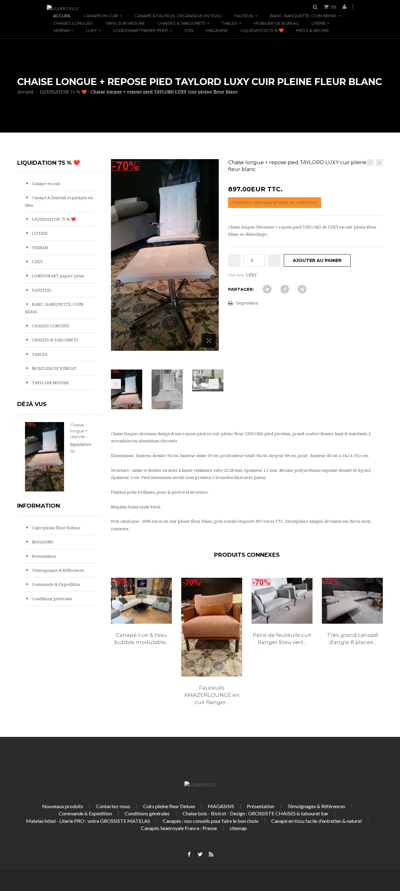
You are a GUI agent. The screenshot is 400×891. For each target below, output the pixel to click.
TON (188, 30)
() (333, 6)
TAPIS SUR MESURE (125, 23)
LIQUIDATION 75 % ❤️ (262, 30)
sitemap (238, 828)
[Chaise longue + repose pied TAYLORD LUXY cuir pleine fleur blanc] (126, 397)
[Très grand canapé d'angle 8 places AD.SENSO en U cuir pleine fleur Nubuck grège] (352, 600)
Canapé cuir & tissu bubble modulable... (141, 638)
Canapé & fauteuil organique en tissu (178, 15)
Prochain (214, 384)
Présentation (43, 556)
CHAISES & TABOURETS (182, 23)
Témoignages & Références (57, 570)
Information (38, 505)
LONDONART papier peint (140, 30)
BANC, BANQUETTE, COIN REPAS (304, 15)
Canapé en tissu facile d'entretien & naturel (316, 821)
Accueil (62, 15)
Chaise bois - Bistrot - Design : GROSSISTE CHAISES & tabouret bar (255, 813)
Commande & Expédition (55, 584)
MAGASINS (217, 30)
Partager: (241, 289)
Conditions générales (51, 599)
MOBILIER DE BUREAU (276, 23)
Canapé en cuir (100, 15)
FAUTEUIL (244, 15)
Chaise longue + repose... (79, 430)
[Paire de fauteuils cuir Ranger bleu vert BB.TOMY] (282, 600)
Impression (247, 303)
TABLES (230, 23)
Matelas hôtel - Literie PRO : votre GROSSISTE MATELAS (88, 821)
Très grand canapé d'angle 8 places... (352, 638)
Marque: (236, 274)
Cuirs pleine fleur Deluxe (55, 528)
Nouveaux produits (62, 806)
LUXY (91, 30)
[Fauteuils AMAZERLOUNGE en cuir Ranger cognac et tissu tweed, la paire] (211, 627)
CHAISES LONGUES (73, 23)
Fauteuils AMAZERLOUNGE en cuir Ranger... (212, 695)
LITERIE (319, 23)
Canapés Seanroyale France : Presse (179, 828)
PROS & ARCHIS (312, 30)
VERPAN (61, 30)
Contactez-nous (113, 806)
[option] (141, 618)
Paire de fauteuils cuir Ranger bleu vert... (282, 638)
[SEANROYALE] (62, 8)
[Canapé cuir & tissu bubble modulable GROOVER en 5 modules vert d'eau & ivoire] (141, 600)
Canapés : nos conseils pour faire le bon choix (210, 821)
